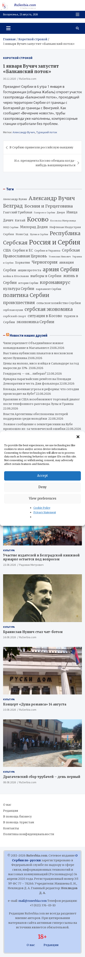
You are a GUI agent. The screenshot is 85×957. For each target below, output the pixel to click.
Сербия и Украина (47, 250)
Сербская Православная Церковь (41, 253)
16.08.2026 (9, 637)
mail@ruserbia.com (32, 901)
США (7, 250)
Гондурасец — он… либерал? (24, 373)
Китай (20, 220)
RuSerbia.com (27, 79)
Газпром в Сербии (44, 212)
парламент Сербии (48, 289)
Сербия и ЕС (23, 250)
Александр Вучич (24, 132)
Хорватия (22, 262)
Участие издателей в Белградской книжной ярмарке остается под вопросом (41, 557)
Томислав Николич (60, 256)
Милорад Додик (34, 227)
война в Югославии (16, 276)
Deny (42, 487)
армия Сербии (61, 269)
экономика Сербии (35, 321)
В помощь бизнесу (17, 816)
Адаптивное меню (77, 14)
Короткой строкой (17, 58)
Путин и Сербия (39, 234)
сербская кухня (13, 310)
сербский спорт (14, 316)
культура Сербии (18, 289)
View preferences (42, 498)
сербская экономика (49, 309)
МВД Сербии (10, 227)
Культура (9, 550)
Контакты (11, 828)
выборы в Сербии (45, 276)
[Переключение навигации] (8, 28)
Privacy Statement (44, 512)
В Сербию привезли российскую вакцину (41, 147)
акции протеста (29, 270)
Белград (13, 206)
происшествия (19, 302)
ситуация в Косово (45, 316)
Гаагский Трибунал (17, 212)
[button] (78, 436)
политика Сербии (26, 295)
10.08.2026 (9, 709)
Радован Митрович (31, 565)
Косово (37, 219)
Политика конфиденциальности (28, 834)
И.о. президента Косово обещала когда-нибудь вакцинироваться (45, 163)
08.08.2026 (9, 782)
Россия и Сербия (54, 242)
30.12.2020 (9, 79)
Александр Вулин (15, 199)
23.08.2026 (9, 565)
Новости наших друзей (28, 335)
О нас (7, 805)
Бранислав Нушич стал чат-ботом (33, 632)
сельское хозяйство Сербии (59, 303)
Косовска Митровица (63, 220)
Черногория (45, 262)
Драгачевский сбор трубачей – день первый (41, 777)
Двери (61, 212)
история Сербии (28, 283)
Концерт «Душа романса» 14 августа (34, 704)
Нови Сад (22, 234)
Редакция (10, 811)
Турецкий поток (46, 132)
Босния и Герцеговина (48, 206)
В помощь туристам (18, 822)
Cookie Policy (41, 507)
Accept (42, 476)
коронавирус (55, 282)
